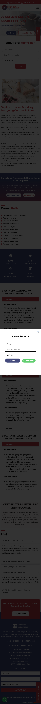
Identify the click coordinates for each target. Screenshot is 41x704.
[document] (20, 352)
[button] (38, 332)
